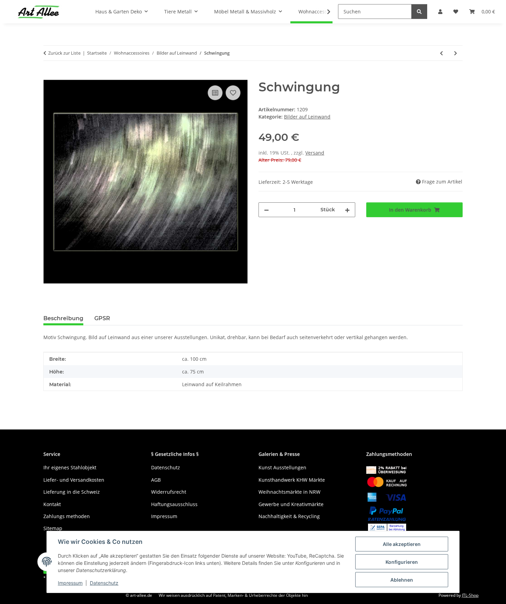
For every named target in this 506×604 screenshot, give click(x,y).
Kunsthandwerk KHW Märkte (292, 480)
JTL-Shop (470, 595)
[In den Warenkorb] (48, 76)
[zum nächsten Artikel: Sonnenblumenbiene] (456, 53)
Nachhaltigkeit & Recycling (289, 516)
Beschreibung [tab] (63, 318)
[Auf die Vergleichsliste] (215, 92)
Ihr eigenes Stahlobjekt (69, 467)
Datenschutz (104, 583)
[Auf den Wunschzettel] (233, 92)
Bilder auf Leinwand (307, 116)
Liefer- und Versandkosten (73, 480)
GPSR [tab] (102, 318)
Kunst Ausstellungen (282, 467)
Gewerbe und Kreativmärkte (291, 504)
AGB (156, 480)
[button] (324, 12)
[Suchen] (419, 11)
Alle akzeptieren (402, 544)
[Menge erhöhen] (347, 210)
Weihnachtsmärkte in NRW (289, 492)
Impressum (70, 583)
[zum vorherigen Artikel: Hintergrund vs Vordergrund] (441, 53)
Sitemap (52, 528)
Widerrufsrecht (168, 492)
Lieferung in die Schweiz (71, 492)
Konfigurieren (402, 562)
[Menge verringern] (266, 210)
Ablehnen (401, 580)
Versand (314, 152)
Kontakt (52, 504)
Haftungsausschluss (174, 504)
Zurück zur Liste (64, 53)
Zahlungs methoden (66, 516)
